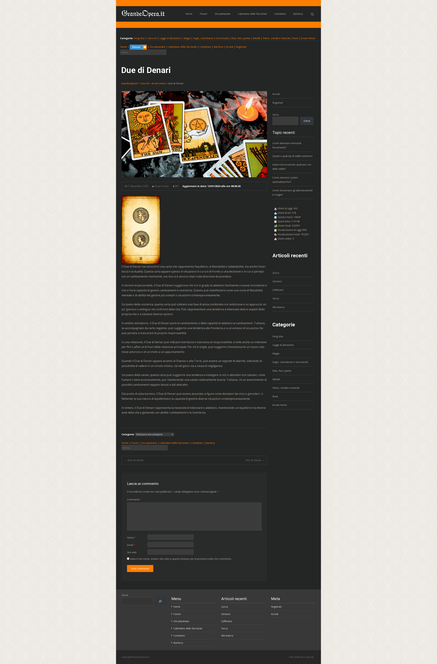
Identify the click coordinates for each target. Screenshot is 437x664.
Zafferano (277, 289)
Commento (134, 499)
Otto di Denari (254, 460)
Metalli (256, 38)
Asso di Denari (134, 460)
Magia (187, 38)
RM (176, 186)
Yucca (275, 298)
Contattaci (280, 13)
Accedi (229, 47)
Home (189, 13)
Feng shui (139, 38)
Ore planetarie (222, 13)
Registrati (241, 47)
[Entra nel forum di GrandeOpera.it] (138, 47)
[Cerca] (160, 601)
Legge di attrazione (170, 38)
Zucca (275, 272)
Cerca (275, 114)
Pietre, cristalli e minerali (276, 38)
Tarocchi (152, 38)
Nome (131, 537)
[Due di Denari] (194, 134)
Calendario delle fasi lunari (252, 13)
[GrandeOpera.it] (140, 13)
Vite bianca (278, 307)
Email (131, 545)
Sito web (132, 552)
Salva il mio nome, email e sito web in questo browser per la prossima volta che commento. (181, 558)
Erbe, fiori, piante (240, 38)
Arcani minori (308, 38)
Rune (295, 38)
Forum (203, 13)
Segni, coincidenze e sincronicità (211, 38)
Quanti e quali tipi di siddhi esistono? (292, 156)
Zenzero (277, 281)
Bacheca (298, 13)
